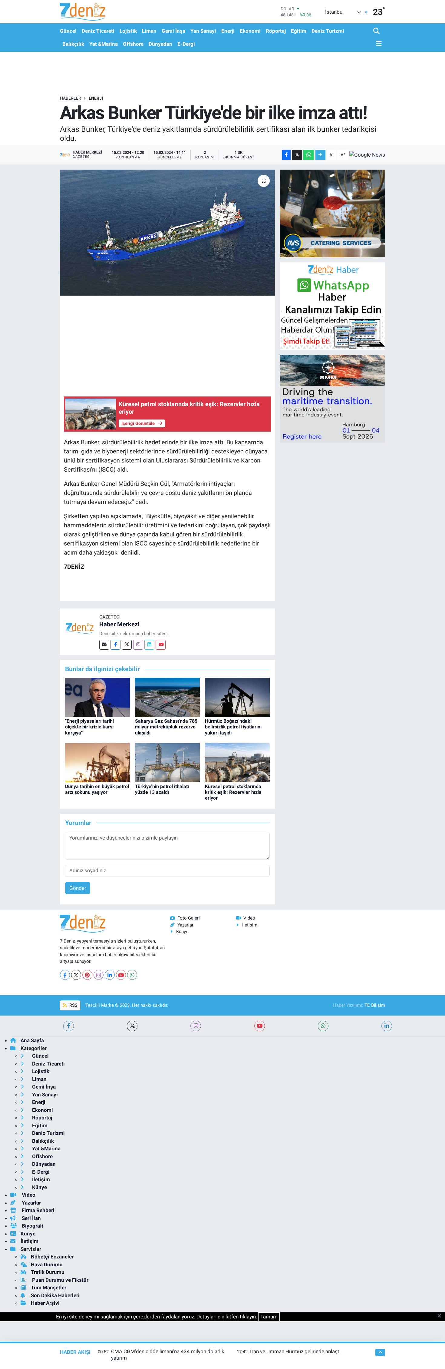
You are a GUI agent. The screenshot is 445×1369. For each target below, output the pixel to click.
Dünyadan (160, 44)
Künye (182, 931)
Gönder (77, 888)
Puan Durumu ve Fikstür (59, 1280)
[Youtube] (161, 645)
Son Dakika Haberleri (55, 1295)
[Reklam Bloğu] (332, 213)
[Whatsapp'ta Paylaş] (308, 155)
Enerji (228, 31)
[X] (76, 975)
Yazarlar (185, 925)
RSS (72, 1005)
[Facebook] (115, 645)
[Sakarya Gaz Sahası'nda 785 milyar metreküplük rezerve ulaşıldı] (167, 697)
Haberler (70, 98)
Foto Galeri (188, 918)
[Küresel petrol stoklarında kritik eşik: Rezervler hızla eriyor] (237, 762)
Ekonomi (250, 31)
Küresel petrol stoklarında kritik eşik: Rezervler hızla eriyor (233, 792)
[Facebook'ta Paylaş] (286, 155)
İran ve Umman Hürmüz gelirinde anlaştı (295, 1351)
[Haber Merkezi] (79, 628)
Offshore (133, 44)
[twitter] (132, 1026)
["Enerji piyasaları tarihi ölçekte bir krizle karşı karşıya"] (97, 697)
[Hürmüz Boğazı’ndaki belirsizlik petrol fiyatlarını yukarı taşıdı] (237, 697)
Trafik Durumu (47, 1272)
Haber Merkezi (119, 624)
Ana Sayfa (32, 1040)
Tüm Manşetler (48, 1287)
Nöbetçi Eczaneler (52, 1257)
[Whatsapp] (132, 975)
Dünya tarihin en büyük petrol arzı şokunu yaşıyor (97, 789)
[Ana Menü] (377, 44)
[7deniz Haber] (82, 11)
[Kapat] (441, 1316)
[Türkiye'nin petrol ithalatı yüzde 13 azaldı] (167, 762)
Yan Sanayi (203, 31)
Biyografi (32, 1226)
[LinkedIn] (110, 975)
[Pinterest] (87, 975)
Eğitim (298, 31)
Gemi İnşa (173, 31)
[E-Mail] (104, 645)
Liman (149, 31)
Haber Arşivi (45, 1303)
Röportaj (276, 31)
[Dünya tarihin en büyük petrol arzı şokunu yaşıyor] (97, 762)
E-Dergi (186, 44)
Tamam (269, 1317)
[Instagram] (138, 645)
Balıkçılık (73, 44)
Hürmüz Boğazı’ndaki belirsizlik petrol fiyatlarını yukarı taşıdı (233, 726)
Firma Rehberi (37, 1210)
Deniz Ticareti (98, 31)
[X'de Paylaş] (297, 155)
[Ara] (377, 31)
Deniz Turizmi (328, 31)
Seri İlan (31, 1218)
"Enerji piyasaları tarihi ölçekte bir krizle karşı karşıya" (89, 726)
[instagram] (195, 1026)
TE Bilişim (374, 1005)
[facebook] (68, 1026)
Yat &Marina (103, 44)
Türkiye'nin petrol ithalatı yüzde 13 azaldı (162, 789)
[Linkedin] (149, 645)
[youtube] (259, 1026)
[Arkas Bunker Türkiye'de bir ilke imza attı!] (167, 233)
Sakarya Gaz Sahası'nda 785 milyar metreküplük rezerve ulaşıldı (166, 726)
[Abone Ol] (367, 155)
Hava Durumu (47, 1264)
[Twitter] (127, 645)
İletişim (249, 925)
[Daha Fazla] (320, 155)
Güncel (68, 31)
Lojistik (128, 31)
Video (249, 918)
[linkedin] (386, 1026)
